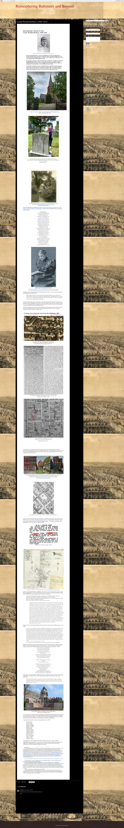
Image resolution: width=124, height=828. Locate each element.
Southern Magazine (27, 208)
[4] (44, 298)
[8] (23, 770)
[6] (48, 520)
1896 (43, 762)
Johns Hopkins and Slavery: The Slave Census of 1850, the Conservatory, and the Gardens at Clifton (95, 100)
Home (49, 816)
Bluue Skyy (22, 790)
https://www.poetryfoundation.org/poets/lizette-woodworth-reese (40, 747)
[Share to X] (31, 782)
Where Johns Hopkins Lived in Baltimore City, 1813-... (97, 66)
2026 (88, 80)
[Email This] (29, 782)
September (90, 69)
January (89, 59)
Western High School (39, 519)
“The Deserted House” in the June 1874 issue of (52, 207)
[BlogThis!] (30, 782)
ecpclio (88, 85)
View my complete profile (90, 87)
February (89, 61)
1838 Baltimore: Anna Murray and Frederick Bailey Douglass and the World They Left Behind (99, 108)
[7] (33, 738)
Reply (21, 793)
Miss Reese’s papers (39, 203)
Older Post (80, 816)
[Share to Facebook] (33, 782)
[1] (23, 747)
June (89, 63)
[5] (48, 440)
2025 (88, 78)
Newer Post (18, 816)
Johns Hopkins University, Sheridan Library (53, 589)
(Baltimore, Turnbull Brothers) (36, 208)
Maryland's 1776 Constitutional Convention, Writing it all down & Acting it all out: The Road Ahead (97, 104)
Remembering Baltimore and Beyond (45, 6)
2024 (88, 76)
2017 (88, 51)
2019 (88, 54)
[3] (30, 209)
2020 (88, 56)
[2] (46, 162)
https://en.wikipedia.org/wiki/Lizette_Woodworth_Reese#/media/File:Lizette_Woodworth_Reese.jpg (43, 53)
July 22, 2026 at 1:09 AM (28, 790)
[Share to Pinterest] (34, 782)
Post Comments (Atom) (24, 818)
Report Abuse (89, 91)
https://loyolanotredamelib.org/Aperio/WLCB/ (52, 754)
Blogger (67, 825)
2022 (88, 73)
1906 (47, 762)
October (89, 70)
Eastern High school (44, 57)
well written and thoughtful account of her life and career (45, 204)
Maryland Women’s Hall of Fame (44, 478)
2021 (88, 58)
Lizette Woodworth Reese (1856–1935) (94, 64)
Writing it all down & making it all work (90, 95)
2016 (88, 49)
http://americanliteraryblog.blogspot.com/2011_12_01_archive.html (39, 290)
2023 (88, 74)
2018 (88, 52)
